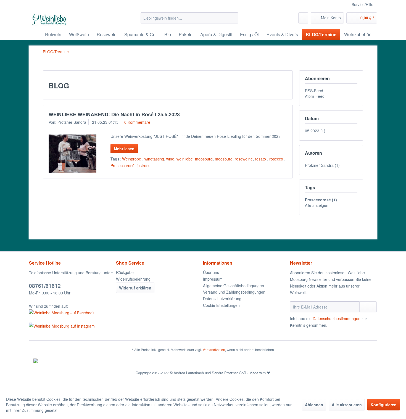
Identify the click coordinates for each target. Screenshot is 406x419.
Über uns (211, 272)
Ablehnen (314, 404)
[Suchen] (233, 17)
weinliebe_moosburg (194, 159)
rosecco (276, 159)
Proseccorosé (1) (321, 199)
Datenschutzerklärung (222, 298)
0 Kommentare (137, 122)
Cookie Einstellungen (221, 305)
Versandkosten (214, 349)
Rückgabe (125, 272)
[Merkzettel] (303, 17)
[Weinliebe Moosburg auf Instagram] (71, 326)
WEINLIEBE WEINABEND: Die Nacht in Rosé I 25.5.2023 (114, 114)
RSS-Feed (314, 90)
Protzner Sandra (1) (322, 165)
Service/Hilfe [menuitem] (362, 4)
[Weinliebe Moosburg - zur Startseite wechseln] (49, 19)
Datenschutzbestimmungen (336, 318)
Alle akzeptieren (347, 404)
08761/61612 (45, 285)
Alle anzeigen (316, 205)
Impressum (213, 279)
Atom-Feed (315, 96)
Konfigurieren (384, 404)
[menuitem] (189, 17)
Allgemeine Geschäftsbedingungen (233, 285)
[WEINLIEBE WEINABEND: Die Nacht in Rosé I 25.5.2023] (72, 154)
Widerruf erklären (135, 288)
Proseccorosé (122, 165)
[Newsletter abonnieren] (368, 306)
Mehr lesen (124, 148)
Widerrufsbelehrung (133, 279)
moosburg (224, 159)
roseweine (244, 159)
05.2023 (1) (315, 130)
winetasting (154, 159)
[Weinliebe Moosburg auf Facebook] (71, 312)
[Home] (34, 34)
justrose (144, 165)
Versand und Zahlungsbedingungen (234, 292)
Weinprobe (132, 159)
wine (170, 159)
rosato (261, 159)
